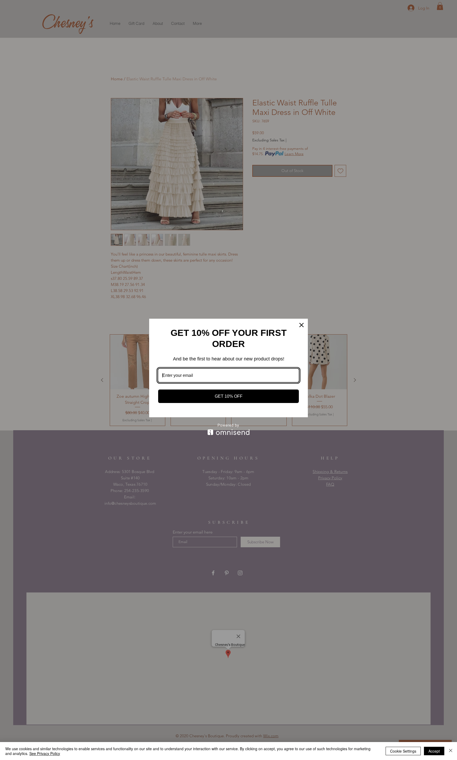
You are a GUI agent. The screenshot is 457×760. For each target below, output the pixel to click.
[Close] (301, 325)
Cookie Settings (403, 751)
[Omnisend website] (228, 429)
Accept (434, 751)
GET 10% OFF (229, 396)
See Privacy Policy (44, 753)
